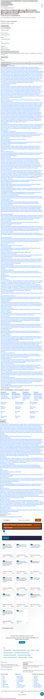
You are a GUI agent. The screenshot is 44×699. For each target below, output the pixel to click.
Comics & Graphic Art (11, 109)
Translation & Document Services (8, 155)
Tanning (34, 332)
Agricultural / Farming (15, 158)
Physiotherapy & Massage (25, 256)
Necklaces (35, 276)
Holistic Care (18, 331)
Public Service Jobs (36, 287)
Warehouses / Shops (20, 362)
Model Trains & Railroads (18, 113)
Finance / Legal (17, 162)
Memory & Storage (10, 338)
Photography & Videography (7, 203)
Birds (2, 99)
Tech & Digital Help (17, 321)
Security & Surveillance (28, 234)
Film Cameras (38, 336)
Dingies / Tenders (23, 146)
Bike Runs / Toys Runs (23, 86)
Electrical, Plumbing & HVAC (31, 196)
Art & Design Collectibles (8, 106)
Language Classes (14, 293)
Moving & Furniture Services (30, 374)
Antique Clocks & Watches (32, 104)
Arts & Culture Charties (15, 180)
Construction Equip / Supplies (31, 159)
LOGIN (9, 65)
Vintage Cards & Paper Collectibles (24, 119)
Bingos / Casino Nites (34, 86)
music (28, 650)
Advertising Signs (5, 102)
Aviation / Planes (5, 138)
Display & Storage (15, 325)
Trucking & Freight (38, 385)
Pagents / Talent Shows (18, 94)
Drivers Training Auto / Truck (21, 161)
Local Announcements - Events (8, 295)
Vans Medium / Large (26, 136)
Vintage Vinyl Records (9, 121)
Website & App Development (25, 382)
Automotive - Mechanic (24, 282)
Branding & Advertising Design (20, 201)
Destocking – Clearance (13, 373)
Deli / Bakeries (25, 216)
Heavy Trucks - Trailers (6, 257)
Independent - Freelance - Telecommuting (10, 286)
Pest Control (4, 267)
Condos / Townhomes (17, 359)
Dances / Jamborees (6, 90)
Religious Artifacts (33, 114)
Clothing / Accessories (6, 182)
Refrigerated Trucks (15, 260)
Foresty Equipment (24, 304)
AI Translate (9, 4)
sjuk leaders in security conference (21, 652)
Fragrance (20, 142)
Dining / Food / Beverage (7, 214)
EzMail (4, 680)
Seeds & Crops (11, 242)
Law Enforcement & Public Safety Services (22, 344)
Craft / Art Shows (36, 89)
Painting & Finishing (25, 197)
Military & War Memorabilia (34, 112)
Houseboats (4, 147)
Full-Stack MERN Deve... (8, 555)
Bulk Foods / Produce (27, 215)
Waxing (8, 333)
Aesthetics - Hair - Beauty (24, 280)
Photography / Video (6, 335)
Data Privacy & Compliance (23, 380)
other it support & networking (10, 657)
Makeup (32, 142)
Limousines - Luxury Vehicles (19, 127)
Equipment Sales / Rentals (7, 162)
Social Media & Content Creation (31, 203)
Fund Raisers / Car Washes (16, 428)
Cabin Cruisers (15, 146)
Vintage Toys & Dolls (4, 455)
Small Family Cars (17, 128)
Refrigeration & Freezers (25, 327)
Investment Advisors (11, 249)
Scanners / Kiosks (28, 338)
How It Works (20, 678)
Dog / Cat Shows (15, 90)
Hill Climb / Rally (38, 313)
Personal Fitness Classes (34, 229)
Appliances (17, 252)
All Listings (36, 680)
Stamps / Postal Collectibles (36, 116)
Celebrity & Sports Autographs (29, 108)
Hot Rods (3, 135)
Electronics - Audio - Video (7, 231)
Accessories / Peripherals (7, 188)
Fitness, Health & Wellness (31, 208)
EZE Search (36, 682)
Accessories (4, 139)
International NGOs (24, 181)
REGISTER (13, 65)
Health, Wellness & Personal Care (8, 253)
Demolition (38, 302)
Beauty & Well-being (6, 140)
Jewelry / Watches (11, 176)
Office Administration (23, 154)
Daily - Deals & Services (6, 204)
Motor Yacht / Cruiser (34, 147)
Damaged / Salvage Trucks (7, 259)
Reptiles (38, 99)
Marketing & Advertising (12, 154)
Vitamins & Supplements (21, 143)
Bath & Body (4, 142)
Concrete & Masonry (19, 196)
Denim (15, 184)
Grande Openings (25, 91)
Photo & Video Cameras (6, 234)
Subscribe (25, 664)
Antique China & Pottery (20, 104)
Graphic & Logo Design (8, 381)
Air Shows (3, 86)
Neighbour (3, 46)
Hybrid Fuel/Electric (11, 135)
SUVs (32, 135)
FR (8, 51)
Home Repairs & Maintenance (28, 318)
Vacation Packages (18, 369)
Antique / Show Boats (6, 146)
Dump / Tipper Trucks (19, 259)
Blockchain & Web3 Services (31, 378)
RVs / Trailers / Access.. (10, 177)
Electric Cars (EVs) (6, 125)
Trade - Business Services (11, 290)
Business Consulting (19, 153)
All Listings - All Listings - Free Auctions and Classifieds (18, 525)
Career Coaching (5, 222)
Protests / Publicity (35, 431)
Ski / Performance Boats (20, 148)
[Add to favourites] (12, 544)
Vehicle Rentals (5, 386)
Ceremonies (9, 297)
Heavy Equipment (32, 192)
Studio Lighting (8, 339)
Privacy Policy (20, 677)
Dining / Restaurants (35, 216)
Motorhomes (14, 355)
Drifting (31, 313)
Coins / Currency (17, 444)
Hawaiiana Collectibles (12, 112)
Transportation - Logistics (24, 290)
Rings (39, 276)
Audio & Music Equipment (7, 233)
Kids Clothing (32, 184)
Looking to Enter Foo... (21, 555)
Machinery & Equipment (30, 241)
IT (10, 51)
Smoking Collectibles (14, 116)
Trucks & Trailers (30, 193)
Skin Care (11, 143)
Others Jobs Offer (27, 287)
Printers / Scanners (23, 189)
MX (13, 51)
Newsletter (25, 662)
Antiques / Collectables (6, 101)
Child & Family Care (17, 317)
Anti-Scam (19, 684)
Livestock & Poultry (19, 241)
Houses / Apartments (36, 359)
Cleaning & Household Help (28, 317)
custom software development (19, 650)
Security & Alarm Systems (25, 267)
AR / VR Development (19, 378)
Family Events (34, 297)
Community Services (6, 89)
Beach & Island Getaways (20, 365)
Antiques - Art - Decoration (7, 252)
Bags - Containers (5, 172)
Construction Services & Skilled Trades (10, 195)
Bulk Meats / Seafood (37, 215)
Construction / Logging (6, 173)
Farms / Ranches (27, 359)
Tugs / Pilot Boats (15, 481)
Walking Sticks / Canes (20, 121)
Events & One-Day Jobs (15, 318)
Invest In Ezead (20, 687)
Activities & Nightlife (6, 206)
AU (4, 51)
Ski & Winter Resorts (15, 367)
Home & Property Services (7, 264)
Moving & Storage (36, 265)
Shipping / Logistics (10, 167)
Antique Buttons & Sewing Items (32, 102)
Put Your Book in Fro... (35, 571)
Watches (3, 278)
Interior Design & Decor (26, 265)
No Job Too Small (5, 316)
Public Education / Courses (12, 95)
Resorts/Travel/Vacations (32, 177)
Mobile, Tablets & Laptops (7, 308)
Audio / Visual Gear (21, 336)
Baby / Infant (9, 184)
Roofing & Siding (6, 199)
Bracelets (3, 276)
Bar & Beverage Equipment (19, 324)
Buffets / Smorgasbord (15, 215)
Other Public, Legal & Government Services (26, 348)
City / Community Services (17, 159)
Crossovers (28, 133)
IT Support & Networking (21, 381)
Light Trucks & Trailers (6, 127)
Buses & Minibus (5, 124)
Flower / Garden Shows (32, 90)
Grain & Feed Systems (35, 240)
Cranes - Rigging (30, 302)
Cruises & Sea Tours (31, 365)
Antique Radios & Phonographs (13, 105)
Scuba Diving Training (24, 230)
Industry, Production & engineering (28, 286)
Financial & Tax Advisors (30, 153)
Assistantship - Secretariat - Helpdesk (9, 282)
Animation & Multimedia (7, 201)
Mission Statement (38, 685)
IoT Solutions (31, 381)
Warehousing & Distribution (15, 386)
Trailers (36, 261)
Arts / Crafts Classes (38, 226)
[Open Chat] (42, 694)
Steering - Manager (24, 289)
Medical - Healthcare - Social (16, 287)
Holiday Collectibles (23, 112)
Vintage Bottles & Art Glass (34, 117)
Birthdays (3, 297)
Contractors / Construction (7, 161)
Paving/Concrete (28, 305)
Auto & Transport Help (6, 317)
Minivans (18, 135)
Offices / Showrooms (12, 361)
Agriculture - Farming (18, 170)
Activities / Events (5, 85)
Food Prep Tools (24, 325)
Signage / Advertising (36, 327)
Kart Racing (4, 314)
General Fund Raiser (6, 181)
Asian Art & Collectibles (19, 106)
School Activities (23, 95)
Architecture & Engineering (7, 196)
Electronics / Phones (17, 173)
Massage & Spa (36, 331)
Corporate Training (14, 222)
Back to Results (8, 527)
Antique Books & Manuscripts (17, 102)
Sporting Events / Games (29, 432)
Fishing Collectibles (5, 110)
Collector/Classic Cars (6, 133)
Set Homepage (6, 687)
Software (30, 189)
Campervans (26, 354)
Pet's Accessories (31, 99)
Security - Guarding (14, 289)
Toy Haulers (9, 357)
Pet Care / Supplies (23, 166)
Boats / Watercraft (5, 144)
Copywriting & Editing (33, 201)
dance (37, 650)
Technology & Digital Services (8, 377)
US (15, 51)
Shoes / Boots (18, 185)
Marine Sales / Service (14, 165)
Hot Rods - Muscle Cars (17, 125)
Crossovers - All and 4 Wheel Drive (32, 458)
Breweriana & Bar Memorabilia (14, 108)
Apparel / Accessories (26, 158)
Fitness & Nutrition (29, 255)
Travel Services (9, 369)
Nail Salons (12, 332)
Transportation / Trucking (31, 167)
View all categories (4, 512)
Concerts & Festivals (18, 297)
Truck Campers (24, 357)
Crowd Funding (20, 680)
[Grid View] (4, 531)
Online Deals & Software (15, 211)
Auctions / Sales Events (12, 86)
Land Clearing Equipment (35, 304)
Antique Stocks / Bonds (27, 105)
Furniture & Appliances (6, 250)
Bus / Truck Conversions (17, 354)
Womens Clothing (26, 185)
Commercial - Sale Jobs (20, 283)
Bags (2, 245)
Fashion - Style (4, 244)
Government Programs (24, 240)
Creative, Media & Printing (7, 200)
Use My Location (4, 25)
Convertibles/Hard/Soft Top (18, 133)
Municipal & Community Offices (33, 347)
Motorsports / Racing (6, 312)
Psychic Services (19, 332)
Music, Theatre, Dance (25, 293)
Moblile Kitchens (13, 219)
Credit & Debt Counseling (21, 248)
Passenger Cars (26, 135)
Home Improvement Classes (11, 229)
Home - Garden (34, 174)
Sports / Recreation (20, 167)
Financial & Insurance (6, 246)
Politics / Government (30, 94)
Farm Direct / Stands (11, 218)
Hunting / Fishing (19, 163)
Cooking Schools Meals (16, 216)
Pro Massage (38, 142)
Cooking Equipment (6, 325)
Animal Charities (5, 180)
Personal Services (5, 329)
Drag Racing (25, 313)
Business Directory (6, 157)
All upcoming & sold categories (9, 83)
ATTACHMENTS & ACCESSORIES (8, 192)
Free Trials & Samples (14, 210)
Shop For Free (37, 684)
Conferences (28, 89)
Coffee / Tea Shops (5, 216)
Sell (3, 678)
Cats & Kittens (8, 99)
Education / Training (6, 225)
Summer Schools (34, 230)
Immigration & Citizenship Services (22, 343)
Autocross (13, 313)
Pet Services (9, 321)
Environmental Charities (37, 180)
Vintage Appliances (23, 117)
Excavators (16, 304)
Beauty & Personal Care (36, 206)
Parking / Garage (22, 361)
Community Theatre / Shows (18, 89)
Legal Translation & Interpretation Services (18, 346)
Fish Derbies (23, 90)
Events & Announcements (34, 238)
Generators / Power (6, 355)
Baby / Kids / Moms (25, 206)
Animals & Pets (4, 98)
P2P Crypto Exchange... (35, 588)
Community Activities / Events (33, 87)
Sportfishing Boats (31, 148)
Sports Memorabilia (25, 116)
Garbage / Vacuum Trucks (31, 259)
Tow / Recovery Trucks (16, 261)
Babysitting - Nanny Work (8, 283)
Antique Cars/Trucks (21, 132)
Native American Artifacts (30, 448)
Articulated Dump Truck (6, 302)
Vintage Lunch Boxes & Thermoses (26, 120)
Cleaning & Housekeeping (25, 372)
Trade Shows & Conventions (29, 298)
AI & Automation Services (7, 378)
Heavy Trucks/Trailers (24, 174)
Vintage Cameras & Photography (8, 119)
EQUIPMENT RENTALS (21, 192)
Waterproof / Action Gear (27, 339)
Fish (17, 99)
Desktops (37, 188)
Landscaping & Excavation (13, 197)
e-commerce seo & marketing (24, 655)
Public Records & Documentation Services (22, 350)
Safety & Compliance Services (26, 272)
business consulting (22, 657)
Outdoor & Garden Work (25, 320)
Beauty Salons (11, 331)
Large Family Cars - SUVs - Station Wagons (32, 125)
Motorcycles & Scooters (31, 127)
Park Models (21, 355)
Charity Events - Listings (6, 178)
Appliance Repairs (5, 265)
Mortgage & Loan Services (22, 249)
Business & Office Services (7, 151)
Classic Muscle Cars (31, 132)
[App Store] (9, 669)
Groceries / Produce (25, 210)
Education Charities (26, 180)
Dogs (14, 99)
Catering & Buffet (30, 324)
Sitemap (35, 677)
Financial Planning (31, 248)
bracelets (30, 657)
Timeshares (12, 362)
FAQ (18, 682)
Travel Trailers (16, 357)
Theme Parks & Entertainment (27, 367)
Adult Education (16, 226)
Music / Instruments (29, 113)
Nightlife (9, 298)
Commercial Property (6, 359)
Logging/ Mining (5, 301)
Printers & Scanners (18, 234)
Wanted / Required (15, 263)
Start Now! (22, 642)
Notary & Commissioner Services (8, 348)
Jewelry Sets (28, 276)
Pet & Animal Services (26, 211)
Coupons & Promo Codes (29, 207)
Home (4, 677)
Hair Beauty (26, 142)
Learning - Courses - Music (7, 291)
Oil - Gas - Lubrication (30, 176)
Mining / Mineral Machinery (16, 305)
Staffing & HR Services (34, 154)
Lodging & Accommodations (26, 366)
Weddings (9, 299)
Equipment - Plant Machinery (29, 173)
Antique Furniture (34, 440)
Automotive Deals (15, 206)
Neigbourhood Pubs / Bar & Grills (25, 219)
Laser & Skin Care (26, 331)
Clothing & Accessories (6, 207)
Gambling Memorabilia (28, 110)
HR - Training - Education (17, 284)
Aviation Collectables (23, 443)
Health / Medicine (10, 163)
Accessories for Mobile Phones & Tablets (10, 309)
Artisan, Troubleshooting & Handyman (10, 372)
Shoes (6, 245)
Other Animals (23, 99)
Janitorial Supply (33, 325)
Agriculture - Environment (36, 280)
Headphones (37, 233)
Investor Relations (38, 687)
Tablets (8, 310)
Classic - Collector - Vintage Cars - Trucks (18, 124)
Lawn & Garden (10, 241)
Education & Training (6, 221)
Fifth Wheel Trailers (34, 354)
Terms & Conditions (21, 685)
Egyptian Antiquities (22, 109)
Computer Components (28, 188)
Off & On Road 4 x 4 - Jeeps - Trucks (30, 461)
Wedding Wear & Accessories (16, 245)
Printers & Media (19, 338)
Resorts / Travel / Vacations (7, 363)
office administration (8, 652)
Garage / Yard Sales (16, 91)
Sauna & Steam (28, 332)
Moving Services (14, 385)
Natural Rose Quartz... (7, 621)
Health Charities (15, 181)
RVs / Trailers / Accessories (7, 352)
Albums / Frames (11, 336)
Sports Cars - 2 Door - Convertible (30, 128)
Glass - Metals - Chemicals (12, 174)
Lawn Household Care (5, 495)
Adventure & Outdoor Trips (7, 365)
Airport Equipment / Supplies (15, 139)
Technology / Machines (6, 328)
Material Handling (5, 305)
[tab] (22, 525)
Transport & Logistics (6, 384)
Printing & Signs (19, 203)
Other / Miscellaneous (13, 320)
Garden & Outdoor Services (25, 373)
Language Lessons (23, 229)
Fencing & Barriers (13, 240)
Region (2, 37)
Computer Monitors (29, 233)
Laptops (22, 309)
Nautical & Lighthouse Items (12, 114)
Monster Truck (11, 314)
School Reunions (32, 95)
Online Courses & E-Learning (26, 222)
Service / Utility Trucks (25, 260)
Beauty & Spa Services (19, 255)
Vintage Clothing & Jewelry (11, 454)
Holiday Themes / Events (36, 91)
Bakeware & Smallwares (6, 324)
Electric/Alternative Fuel (37, 133)
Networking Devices (13, 189)
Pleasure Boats (4, 148)
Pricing (35, 681)
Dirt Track (19, 313)
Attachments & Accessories (19, 302)
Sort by (5, 538)
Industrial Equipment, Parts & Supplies (10, 272)
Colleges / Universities (6, 227)
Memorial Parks (5, 332)
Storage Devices (37, 189)
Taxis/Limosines (5, 136)
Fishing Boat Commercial (34, 146)
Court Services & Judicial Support (28, 342)
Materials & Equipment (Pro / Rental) (14, 374)
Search (4, 681)
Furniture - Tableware (25, 252)
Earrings (8, 276)
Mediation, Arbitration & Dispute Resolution (16, 347)
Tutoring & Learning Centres (14, 223)
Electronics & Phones (11, 208)
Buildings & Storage (13, 238)
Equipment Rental (22, 238)
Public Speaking (15, 230)
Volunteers (19, 97)
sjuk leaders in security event (10, 655)
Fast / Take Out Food (22, 218)
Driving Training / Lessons (33, 227)
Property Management (13, 267)
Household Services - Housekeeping (31, 284)
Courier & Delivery (5, 385)
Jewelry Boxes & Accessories (18, 276)
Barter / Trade (4, 238)
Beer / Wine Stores (5, 215)
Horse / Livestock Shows (17, 93)
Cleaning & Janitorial (15, 265)
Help (4, 676)
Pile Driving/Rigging (37, 305)
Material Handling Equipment (27, 165)
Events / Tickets (20, 208)
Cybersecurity (12, 380)
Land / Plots (4, 361)
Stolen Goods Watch (11, 97)
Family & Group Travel (14, 366)
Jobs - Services (5, 279)
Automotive (35, 158)
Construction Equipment (7, 191)
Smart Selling (20, 681)
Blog (3, 685)
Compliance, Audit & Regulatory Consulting (11, 342)
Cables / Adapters (17, 188)
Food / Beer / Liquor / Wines (28, 162)
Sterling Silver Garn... (21, 604)
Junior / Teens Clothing (23, 184)
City (1, 41)
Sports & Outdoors (17, 298)
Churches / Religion (21, 87)
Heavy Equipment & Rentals (32, 271)
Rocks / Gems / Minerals (28, 450)
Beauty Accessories (12, 142)
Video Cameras (17, 339)
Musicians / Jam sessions (7, 94)
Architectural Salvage (25, 441)
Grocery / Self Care (31, 218)
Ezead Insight (20, 676)
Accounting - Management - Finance (9, 280)
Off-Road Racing (19, 314)
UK (17, 51)
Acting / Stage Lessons (6, 226)
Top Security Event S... (21, 571)
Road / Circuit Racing (29, 314)
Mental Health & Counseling (11, 256)
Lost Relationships (28, 93)
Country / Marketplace (5, 28)
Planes (24, 139)
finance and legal (7, 650)
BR (6, 51)
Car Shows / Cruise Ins (10, 87)
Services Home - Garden (6, 370)
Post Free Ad (42, 6)
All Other (13, 132)
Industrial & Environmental (7, 269)
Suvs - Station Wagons (22, 462)
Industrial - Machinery (21, 504)
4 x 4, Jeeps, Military (5, 132)
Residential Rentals (31, 361)
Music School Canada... (35, 555)
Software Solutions (12, 382)
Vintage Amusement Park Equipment (9, 117)
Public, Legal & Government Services (9, 340)
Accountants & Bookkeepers (7, 248)
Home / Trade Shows (6, 93)
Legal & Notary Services (37, 484)
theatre (33, 650)
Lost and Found (37, 93)
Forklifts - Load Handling (27, 503)
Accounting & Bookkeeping (7, 153)
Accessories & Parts (6, 354)
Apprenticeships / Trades (26, 226)
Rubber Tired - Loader (6, 306)
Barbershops (4, 331)
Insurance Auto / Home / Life (31, 163)
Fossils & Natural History (16, 110)
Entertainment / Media (33, 161)
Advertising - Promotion (6, 170)
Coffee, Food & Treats (17, 207)
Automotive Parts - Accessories (8, 131)
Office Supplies (15, 327)
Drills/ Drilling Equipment (7, 304)
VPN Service (19, 621)
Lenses (3, 338)
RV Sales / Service (32, 166)
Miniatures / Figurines (6, 113)
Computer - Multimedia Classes (19, 227)
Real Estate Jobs (5, 289)
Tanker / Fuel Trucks (6, 261)
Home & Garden (34, 210)
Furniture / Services (10, 493)
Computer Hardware (18, 233)
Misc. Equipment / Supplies (22, 147)
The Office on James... (7, 571)
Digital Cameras (30, 336)
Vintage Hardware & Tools (11, 120)
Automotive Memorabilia (32, 106)
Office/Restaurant (20, 176)
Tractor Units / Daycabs (28, 261)
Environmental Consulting (19, 271)
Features (4, 682)
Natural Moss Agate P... (35, 604)
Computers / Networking (35, 172)
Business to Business (6, 169)
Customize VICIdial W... (8, 588)
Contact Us (36, 676)
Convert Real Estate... (21, 588)
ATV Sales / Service (5, 158)
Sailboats (11, 148)
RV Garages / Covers (30, 355)
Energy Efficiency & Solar (7, 271)
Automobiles (4, 123)
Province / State (4, 33)
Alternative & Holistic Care (7, 255)
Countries (36, 678)
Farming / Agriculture (6, 237)
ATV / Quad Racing (5, 313)
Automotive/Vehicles (28, 170)
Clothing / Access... (24, 172)
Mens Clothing (10, 185)
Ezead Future (5, 684)
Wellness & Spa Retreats (29, 369)
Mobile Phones (29, 309)
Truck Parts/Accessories (15, 136)
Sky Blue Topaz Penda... (8, 604)
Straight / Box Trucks (36, 260)
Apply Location (4, 57)
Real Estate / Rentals (21, 177)
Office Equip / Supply (13, 166)
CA (1, 51)
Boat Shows (36, 424)
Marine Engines (12, 147)
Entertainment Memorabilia (34, 109)
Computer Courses (5, 293)
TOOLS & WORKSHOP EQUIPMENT (17, 193)
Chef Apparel (38, 324)
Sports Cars (37, 135)
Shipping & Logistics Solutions (26, 385)
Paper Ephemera (24, 114)
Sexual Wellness (5, 143)
